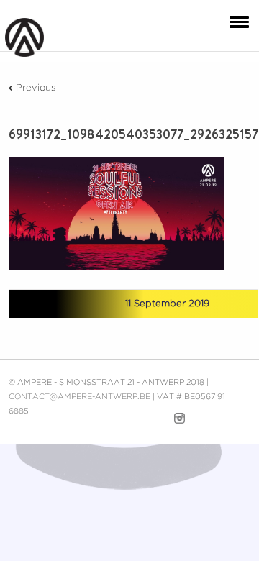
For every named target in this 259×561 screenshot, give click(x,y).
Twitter (66, 304)
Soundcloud (208, 417)
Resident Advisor (240, 421)
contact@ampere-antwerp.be (79, 397)
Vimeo (153, 418)
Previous (35, 88)
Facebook (40, 304)
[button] (236, 21)
